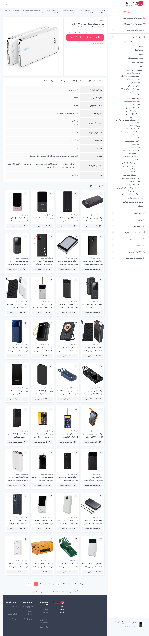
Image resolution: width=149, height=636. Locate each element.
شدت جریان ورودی (95, 132)
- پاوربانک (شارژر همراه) (132, 101)
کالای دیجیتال (100, 11)
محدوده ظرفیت (97, 113)
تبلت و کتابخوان (138, 50)
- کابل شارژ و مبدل (134, 86)
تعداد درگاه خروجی (96, 105)
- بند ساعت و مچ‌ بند (134, 191)
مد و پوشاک (28, 606)
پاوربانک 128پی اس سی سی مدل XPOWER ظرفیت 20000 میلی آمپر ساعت (93, 393)
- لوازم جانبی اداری (135, 147)
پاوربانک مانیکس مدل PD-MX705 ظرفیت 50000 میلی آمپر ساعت (42, 307)
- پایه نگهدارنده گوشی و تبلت (130, 89)
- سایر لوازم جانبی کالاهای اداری (129, 178)
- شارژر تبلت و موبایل (133, 98)
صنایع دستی (43, 627)
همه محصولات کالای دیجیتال (133, 42)
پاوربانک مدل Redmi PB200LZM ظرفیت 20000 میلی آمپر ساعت (42, 393)
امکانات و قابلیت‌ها (95, 165)
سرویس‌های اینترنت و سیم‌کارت (133, 202)
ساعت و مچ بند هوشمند (135, 198)
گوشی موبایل (12, 614)
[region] (128, 316)
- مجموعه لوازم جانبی (133, 111)
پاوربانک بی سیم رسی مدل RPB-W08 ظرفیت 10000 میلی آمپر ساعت (68, 350)
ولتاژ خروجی (98, 140)
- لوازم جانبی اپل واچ (133, 108)
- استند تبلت (135, 138)
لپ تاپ (140, 54)
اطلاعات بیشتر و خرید (91, 226)
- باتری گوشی (135, 82)
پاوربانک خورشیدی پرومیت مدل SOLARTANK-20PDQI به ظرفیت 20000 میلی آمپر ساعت (93, 437)
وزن (101, 175)
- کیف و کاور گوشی (133, 79)
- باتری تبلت (136, 144)
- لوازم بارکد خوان (134, 181)
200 (70, 584)
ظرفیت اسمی (97, 97)
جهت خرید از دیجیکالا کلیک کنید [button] (84, 37)
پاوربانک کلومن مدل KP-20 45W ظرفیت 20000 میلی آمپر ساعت (43, 437)
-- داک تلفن (134, 172)
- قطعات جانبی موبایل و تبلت (130, 92)
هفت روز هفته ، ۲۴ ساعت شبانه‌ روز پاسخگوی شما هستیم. (54, 591)
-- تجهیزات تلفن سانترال (130, 156)
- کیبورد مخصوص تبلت (132, 141)
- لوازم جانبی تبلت (135, 126)
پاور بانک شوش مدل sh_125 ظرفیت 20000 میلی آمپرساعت (126, 623)
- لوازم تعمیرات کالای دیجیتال (131, 194)
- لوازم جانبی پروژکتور (133, 185)
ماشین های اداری (137, 62)
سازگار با (99, 156)
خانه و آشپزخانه (29, 613)
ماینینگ (140, 206)
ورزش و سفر (28, 618)
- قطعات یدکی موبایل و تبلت (130, 117)
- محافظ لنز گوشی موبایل (132, 114)
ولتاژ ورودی (98, 148)
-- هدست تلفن (133, 153)
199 (64, 584)
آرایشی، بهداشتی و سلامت (44, 612)
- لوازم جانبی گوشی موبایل (133, 73)
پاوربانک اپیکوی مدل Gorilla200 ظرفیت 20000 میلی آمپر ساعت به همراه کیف (92, 350)
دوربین (141, 66)
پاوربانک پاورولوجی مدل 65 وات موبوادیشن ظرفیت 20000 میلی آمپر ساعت (92, 264)
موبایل (141, 46)
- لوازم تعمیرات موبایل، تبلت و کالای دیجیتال (128, 121)
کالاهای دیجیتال (14, 608)
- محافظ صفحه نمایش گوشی (130, 76)
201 (76, 584)
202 (81, 584)
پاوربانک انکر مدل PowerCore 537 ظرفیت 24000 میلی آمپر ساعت (93, 523)
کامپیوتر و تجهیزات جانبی (135, 58)
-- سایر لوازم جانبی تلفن (130, 166)
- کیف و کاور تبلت (134, 135)
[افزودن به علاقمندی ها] (101, 193)
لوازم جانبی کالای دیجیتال (135, 70)
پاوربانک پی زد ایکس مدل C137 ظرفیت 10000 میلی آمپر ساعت (43, 350)
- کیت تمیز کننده (134, 95)
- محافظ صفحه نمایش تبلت (130, 132)
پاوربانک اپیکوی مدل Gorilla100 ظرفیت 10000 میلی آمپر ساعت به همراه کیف (17, 307)
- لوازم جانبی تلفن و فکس (131, 150)
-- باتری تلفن (133, 159)
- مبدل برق (136, 104)
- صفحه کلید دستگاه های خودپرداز (128, 188)
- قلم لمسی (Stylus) (133, 129)
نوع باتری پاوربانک (95, 89)
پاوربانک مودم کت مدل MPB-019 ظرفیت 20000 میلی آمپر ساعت (43, 264)
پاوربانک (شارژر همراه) (52, 11)
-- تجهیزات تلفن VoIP (130, 175)
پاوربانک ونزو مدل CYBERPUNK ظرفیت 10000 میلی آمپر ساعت (68, 437)
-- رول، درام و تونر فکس (130, 163)
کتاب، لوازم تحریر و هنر (44, 621)
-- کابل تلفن (134, 169)
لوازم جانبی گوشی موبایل (68, 11)
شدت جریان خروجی (95, 123)
